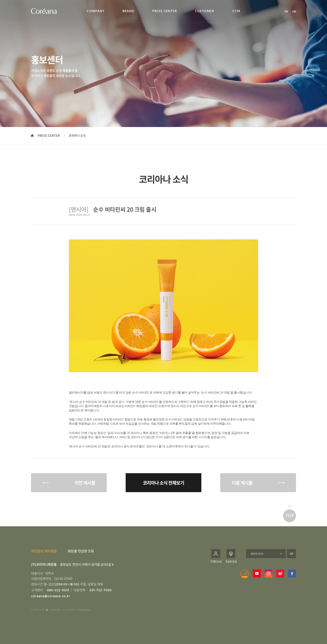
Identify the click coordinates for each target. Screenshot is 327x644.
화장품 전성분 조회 (81, 551)
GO (291, 553)
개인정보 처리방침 (44, 551)
